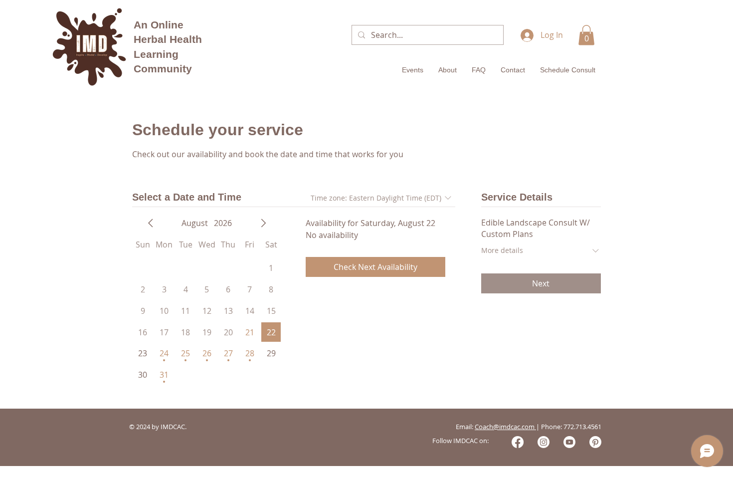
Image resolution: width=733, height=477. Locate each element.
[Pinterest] (595, 442)
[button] (586, 35)
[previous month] (151, 223)
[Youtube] (569, 442)
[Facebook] (518, 442)
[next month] (263, 223)
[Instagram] (544, 442)
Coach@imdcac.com (505, 426)
